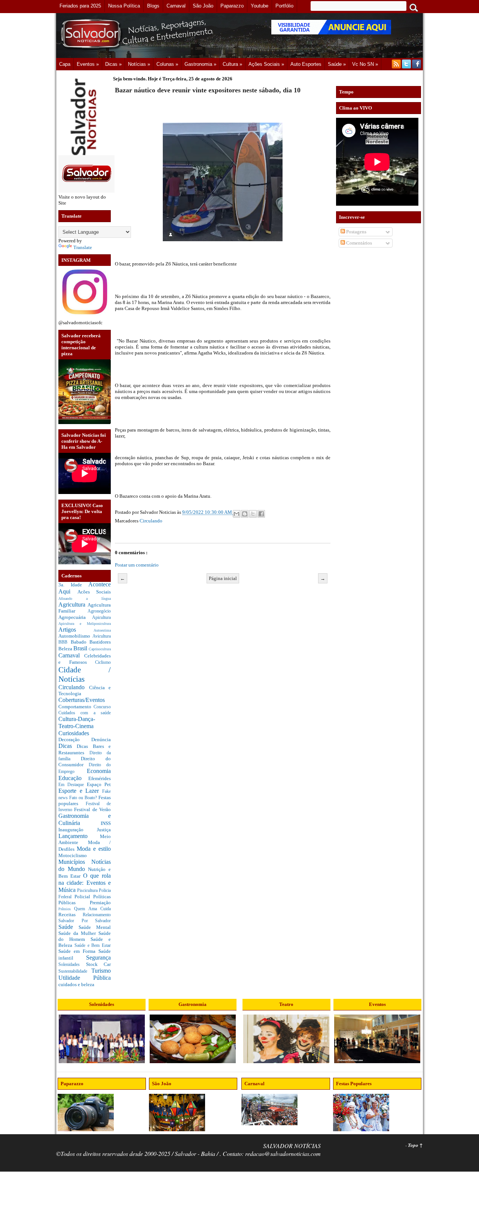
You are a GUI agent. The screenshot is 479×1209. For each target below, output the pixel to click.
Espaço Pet (99, 784)
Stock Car (98, 964)
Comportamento (76, 706)
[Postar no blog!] (244, 514)
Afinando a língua (84, 598)
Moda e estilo (94, 849)
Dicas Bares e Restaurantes (84, 749)
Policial (83, 896)
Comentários (358, 243)
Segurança (98, 957)
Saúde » (337, 64)
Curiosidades (73, 733)
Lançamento (79, 836)
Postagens (355, 231)
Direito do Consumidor (84, 761)
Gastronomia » (200, 64)
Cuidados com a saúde (84, 713)
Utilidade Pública (84, 978)
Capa (64, 64)
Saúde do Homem (84, 936)
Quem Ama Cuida (92, 908)
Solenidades (72, 964)
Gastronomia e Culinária (84, 819)
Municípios (74, 862)
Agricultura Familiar (84, 608)
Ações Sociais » (266, 64)
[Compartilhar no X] (253, 514)
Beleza (65, 648)
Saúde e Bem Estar (92, 945)
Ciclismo (103, 662)
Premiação (100, 902)
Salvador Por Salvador (84, 920)
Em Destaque (72, 784)
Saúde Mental (95, 927)
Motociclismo (72, 855)
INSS (106, 823)
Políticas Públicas (84, 899)
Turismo (101, 970)
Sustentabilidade (74, 971)
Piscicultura (88, 890)
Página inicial (223, 578)
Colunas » (167, 64)
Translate (82, 247)
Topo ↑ (415, 1145)
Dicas (67, 746)
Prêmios (66, 909)
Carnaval (71, 655)
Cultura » (232, 64)
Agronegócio (99, 611)
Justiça (104, 829)
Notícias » (139, 64)
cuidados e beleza (76, 984)
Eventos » (88, 64)
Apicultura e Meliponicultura (84, 624)
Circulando (73, 687)
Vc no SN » (365, 64)
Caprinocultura (100, 649)
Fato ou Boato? (83, 797)
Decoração (74, 739)
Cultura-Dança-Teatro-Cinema (76, 722)
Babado (80, 642)
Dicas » (113, 64)
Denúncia (101, 739)
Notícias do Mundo (84, 865)
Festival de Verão (92, 809)
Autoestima (102, 630)
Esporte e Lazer (80, 791)
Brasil (81, 648)
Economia (99, 771)
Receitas (70, 914)
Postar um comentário (137, 565)
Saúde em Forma (78, 951)
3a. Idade (73, 584)
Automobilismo (75, 636)
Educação (73, 778)
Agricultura (73, 604)
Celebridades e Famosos (84, 659)
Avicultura (101, 636)
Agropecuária (75, 617)
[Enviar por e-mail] (236, 514)
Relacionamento (97, 914)
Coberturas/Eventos (81, 700)
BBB (64, 642)
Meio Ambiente (84, 840)
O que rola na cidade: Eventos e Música (84, 882)
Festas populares (84, 800)
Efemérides (99, 778)
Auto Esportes (305, 64)
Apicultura (101, 617)
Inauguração (77, 829)
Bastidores (100, 642)
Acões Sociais (94, 592)
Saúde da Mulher (78, 933)
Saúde (68, 927)
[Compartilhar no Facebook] (261, 514)
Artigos (76, 629)
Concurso (102, 707)
